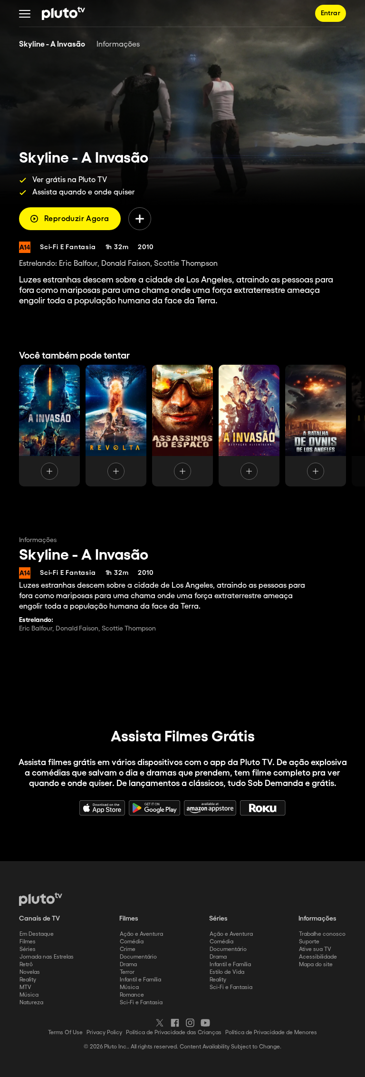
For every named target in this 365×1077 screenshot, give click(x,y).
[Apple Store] (102, 807)
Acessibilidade (318, 957)
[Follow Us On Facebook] (175, 1023)
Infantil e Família (140, 980)
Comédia (132, 942)
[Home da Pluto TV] (63, 13)
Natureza (31, 1002)
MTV (25, 987)
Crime (127, 949)
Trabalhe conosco (322, 934)
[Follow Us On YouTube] (205, 1023)
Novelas (29, 972)
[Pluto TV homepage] (40, 899)
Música (28, 995)
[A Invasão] (49, 425)
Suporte (309, 942)
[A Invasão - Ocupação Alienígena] (249, 425)
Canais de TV (39, 918)
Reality (27, 980)
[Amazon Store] (210, 807)
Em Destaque (36, 934)
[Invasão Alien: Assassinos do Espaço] (182, 425)
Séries (27, 949)
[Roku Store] (263, 807)
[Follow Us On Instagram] (190, 1023)
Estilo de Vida (227, 972)
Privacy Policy (104, 1032)
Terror (127, 972)
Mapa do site (316, 964)
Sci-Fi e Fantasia (141, 1002)
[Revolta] (116, 425)
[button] (24, 13)
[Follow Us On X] (159, 1023)
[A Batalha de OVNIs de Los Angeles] (315, 425)
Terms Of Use (65, 1032)
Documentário (138, 957)
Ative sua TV (315, 949)
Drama (128, 964)
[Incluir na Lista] (139, 218)
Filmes (27, 942)
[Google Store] (154, 807)
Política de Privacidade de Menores (271, 1032)
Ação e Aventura (141, 934)
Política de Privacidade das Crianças (173, 1032)
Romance (132, 995)
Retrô (26, 964)
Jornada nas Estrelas (46, 957)
